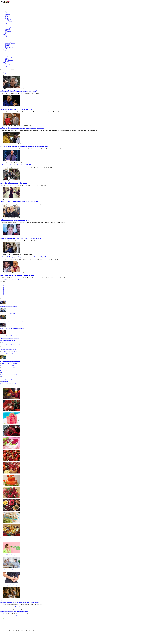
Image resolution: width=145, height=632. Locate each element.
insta (3, 5)
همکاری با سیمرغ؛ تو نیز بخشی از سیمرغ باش (9, 615)
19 (3, 294)
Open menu (2, 8)
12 (3, 287)
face (3, 4)
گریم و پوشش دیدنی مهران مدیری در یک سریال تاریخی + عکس (18, 91)
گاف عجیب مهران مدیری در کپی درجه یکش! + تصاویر (15, 164)
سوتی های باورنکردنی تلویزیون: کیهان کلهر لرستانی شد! (16, 109)
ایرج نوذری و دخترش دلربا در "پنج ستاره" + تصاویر (14, 220)
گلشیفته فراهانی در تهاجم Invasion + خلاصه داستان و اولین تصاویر (19, 201)
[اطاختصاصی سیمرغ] (72, 393)
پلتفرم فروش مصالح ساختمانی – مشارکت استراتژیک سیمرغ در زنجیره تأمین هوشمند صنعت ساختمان (19, 602)
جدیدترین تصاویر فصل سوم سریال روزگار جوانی (14, 183)
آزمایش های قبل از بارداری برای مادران (7, 554)
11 (3, 286)
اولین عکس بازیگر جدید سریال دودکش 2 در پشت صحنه (13, 279)
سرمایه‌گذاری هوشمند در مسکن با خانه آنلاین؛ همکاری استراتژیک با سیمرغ (14, 611)
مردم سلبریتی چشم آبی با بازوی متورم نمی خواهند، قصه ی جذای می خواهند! (22, 128)
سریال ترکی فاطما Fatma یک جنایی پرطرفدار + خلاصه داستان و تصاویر (20, 238)
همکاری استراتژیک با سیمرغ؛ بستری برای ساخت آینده (10, 606)
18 (3, 293)
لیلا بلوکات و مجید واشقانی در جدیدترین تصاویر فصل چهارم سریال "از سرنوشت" (23, 256)
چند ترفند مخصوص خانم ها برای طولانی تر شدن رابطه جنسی (11, 584)
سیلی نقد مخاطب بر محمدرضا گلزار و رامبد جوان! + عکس (17, 275)
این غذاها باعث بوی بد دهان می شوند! (7, 539)
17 (3, 292)
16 (3, 291)
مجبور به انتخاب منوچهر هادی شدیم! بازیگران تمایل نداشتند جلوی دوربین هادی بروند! (24, 146)
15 (3, 290)
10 (3, 285)
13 (3, 288)
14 (3, 289)
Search (13, 69)
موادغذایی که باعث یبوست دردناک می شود (8, 569)
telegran (4, 6)
